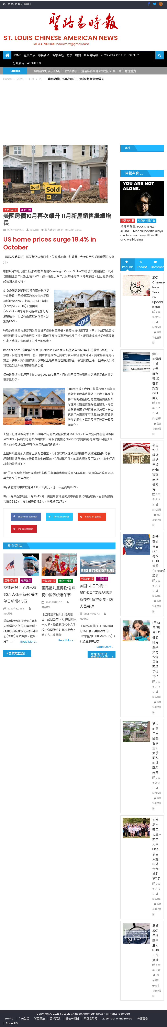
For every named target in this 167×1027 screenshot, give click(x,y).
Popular (127, 267)
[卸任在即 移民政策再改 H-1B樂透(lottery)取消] (136, 544)
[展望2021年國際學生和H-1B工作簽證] (136, 934)
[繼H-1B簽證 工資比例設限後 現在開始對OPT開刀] (136, 362)
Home (17, 55)
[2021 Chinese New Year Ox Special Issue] (136, 285)
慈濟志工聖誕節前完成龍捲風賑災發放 (20, 653)
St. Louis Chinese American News (60, 37)
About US (34, 63)
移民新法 (43, 55)
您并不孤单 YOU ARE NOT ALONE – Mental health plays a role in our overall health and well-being (137, 233)
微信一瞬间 (65, 581)
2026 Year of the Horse (118, 55)
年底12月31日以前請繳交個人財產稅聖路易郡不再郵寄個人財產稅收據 (103, 655)
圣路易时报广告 (142, 220)
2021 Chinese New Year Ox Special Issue (158, 292)
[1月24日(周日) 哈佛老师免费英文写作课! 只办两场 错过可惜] (136, 631)
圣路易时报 (10, 210)
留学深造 (58, 55)
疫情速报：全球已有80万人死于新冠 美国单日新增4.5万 (20, 594)
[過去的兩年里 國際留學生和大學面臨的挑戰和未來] (136, 732)
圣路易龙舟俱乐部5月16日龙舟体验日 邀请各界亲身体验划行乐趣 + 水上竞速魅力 (84, 71)
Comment (157, 267)
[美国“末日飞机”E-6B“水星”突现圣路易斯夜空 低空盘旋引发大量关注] (97, 563)
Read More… (28, 642)
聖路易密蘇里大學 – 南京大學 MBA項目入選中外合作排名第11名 (156, 849)
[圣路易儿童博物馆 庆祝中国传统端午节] (59, 564)
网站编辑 (34, 230)
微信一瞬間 (74, 55)
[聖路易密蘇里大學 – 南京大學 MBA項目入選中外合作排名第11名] (136, 828)
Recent (142, 267)
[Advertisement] (83, 112)
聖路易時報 (91, 55)
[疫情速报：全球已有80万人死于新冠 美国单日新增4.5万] (21, 564)
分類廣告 (18, 63)
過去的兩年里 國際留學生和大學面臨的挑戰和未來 (155, 748)
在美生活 (29, 55)
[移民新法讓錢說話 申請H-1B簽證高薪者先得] (136, 453)
